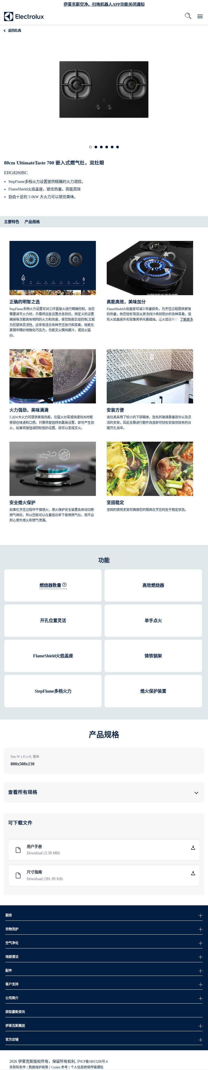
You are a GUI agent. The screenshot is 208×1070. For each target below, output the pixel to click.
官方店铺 (11, 1040)
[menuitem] (24, 16)
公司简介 (11, 998)
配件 (8, 971)
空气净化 (11, 943)
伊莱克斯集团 (15, 1026)
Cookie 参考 (59, 1067)
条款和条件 (17, 1067)
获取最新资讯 (15, 1012)
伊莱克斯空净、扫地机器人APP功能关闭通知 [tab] (104, 4)
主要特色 (11, 222)
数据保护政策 (38, 1067)
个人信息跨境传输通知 (87, 1067)
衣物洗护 (11, 929)
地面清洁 (11, 957)
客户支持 (11, 984)
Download (43, 853)
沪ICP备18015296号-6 (92, 1061)
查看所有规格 (22, 792)
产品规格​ (32, 222)
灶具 (14, 31)
